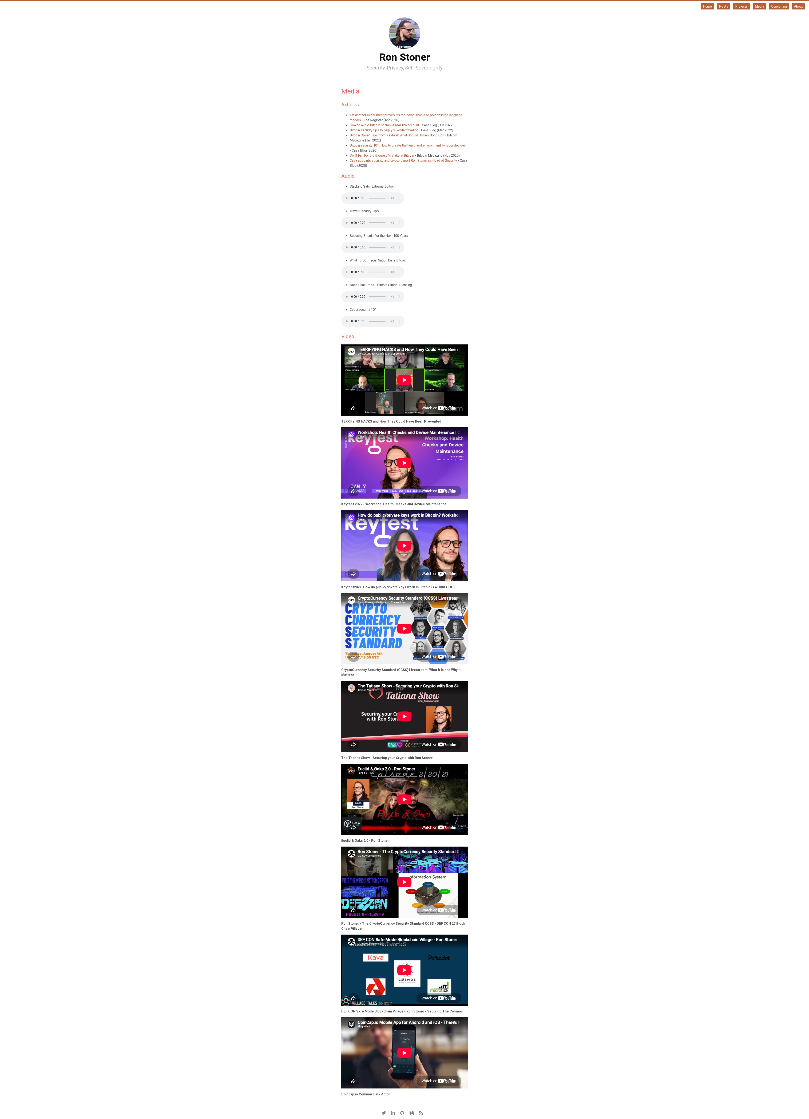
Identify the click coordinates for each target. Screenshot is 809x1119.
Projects (741, 6)
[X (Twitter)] (386, 1113)
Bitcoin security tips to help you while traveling (384, 130)
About (798, 6)
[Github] (404, 1113)
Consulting (779, 6)
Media (759, 6)
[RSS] (423, 1113)
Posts (723, 6)
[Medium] (414, 1113)
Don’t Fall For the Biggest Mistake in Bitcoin (382, 155)
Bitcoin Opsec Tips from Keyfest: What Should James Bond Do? (397, 135)
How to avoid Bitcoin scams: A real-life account (384, 125)
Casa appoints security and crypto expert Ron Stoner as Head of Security (403, 161)
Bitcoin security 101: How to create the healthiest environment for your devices (408, 145)
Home (707, 6)
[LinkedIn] (395, 1113)
